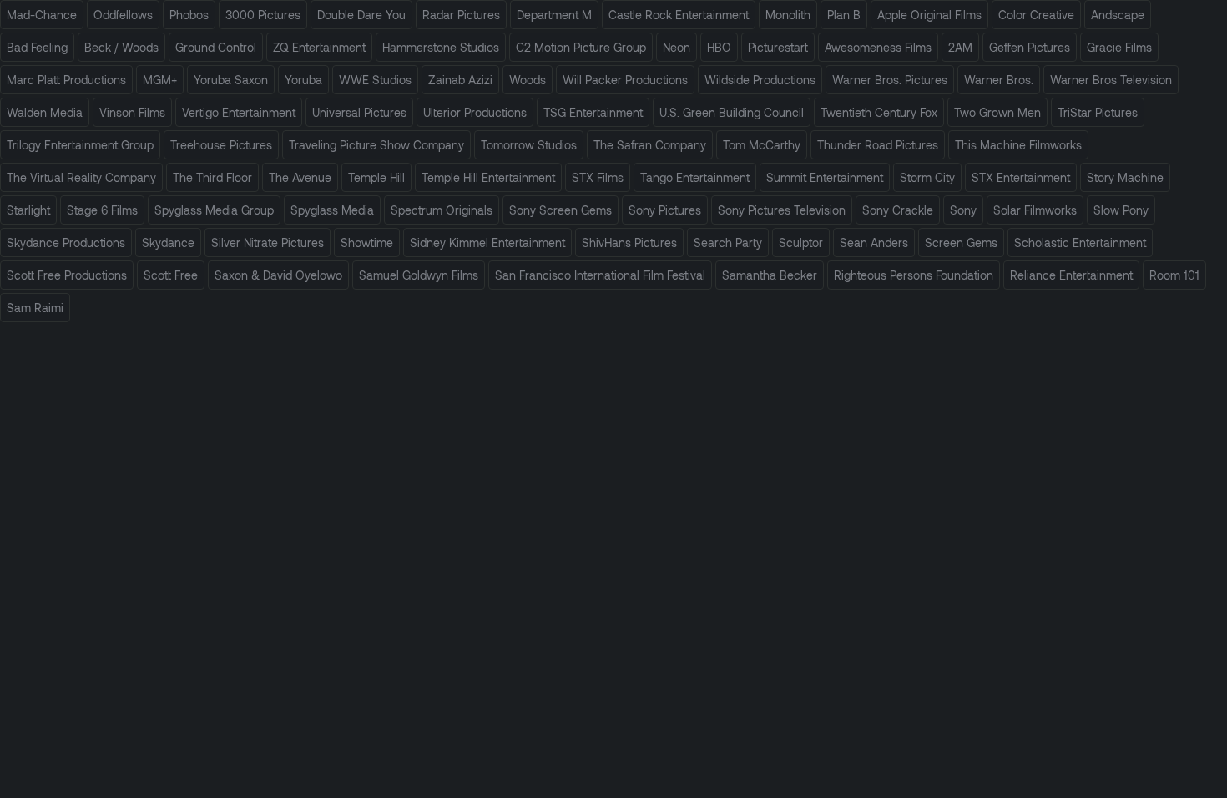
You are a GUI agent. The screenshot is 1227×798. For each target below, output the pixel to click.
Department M (554, 15)
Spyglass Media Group (214, 210)
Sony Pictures (665, 210)
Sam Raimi (35, 308)
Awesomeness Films (878, 47)
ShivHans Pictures (629, 242)
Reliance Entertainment (1071, 275)
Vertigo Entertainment (238, 112)
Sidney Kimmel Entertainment (487, 242)
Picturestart (778, 47)
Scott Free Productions (67, 275)
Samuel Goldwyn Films (418, 275)
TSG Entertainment (593, 112)
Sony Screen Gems (560, 210)
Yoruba (303, 80)
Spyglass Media (332, 210)
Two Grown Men (997, 112)
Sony (963, 210)
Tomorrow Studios (529, 145)
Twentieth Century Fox (879, 112)
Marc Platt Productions (66, 80)
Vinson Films (132, 112)
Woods (527, 80)
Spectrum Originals (441, 210)
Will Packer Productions (625, 80)
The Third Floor (212, 177)
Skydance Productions (66, 242)
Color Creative (1036, 15)
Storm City (927, 177)
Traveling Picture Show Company (376, 145)
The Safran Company (649, 145)
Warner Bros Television (1111, 80)
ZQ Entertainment (319, 47)
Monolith (787, 15)
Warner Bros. (998, 80)
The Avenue (300, 177)
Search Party (728, 242)
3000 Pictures (262, 15)
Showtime (367, 242)
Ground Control (215, 47)
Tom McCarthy (761, 145)
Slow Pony (1121, 210)
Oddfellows (123, 15)
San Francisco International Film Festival (600, 275)
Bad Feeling (37, 47)
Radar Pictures (461, 15)
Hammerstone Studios (440, 47)
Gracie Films (1119, 47)
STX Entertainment (1021, 177)
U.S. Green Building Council (731, 112)
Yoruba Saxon (231, 80)
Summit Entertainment (824, 177)
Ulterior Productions (475, 112)
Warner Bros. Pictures (889, 80)
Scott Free (171, 275)
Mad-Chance (42, 15)
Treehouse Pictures (221, 145)
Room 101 (1174, 275)
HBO (719, 47)
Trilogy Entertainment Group (80, 145)
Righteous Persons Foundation (913, 275)
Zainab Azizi (460, 80)
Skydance (168, 242)
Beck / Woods (121, 47)
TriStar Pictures (1098, 112)
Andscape (1117, 15)
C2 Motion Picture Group (581, 47)
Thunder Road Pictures (877, 145)
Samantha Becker (769, 275)
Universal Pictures (359, 112)
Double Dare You (361, 15)
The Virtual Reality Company (81, 177)
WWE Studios (375, 80)
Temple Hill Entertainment (488, 177)
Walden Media (45, 112)
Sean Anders (874, 242)
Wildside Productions (759, 80)
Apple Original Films (929, 15)
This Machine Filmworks (1018, 145)
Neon (676, 47)
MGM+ (160, 80)
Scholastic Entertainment (1080, 242)
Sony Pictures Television (782, 210)
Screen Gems (961, 242)
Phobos (189, 15)
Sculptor (801, 242)
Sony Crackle (897, 210)
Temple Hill (376, 177)
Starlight (28, 210)
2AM (960, 47)
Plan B (844, 15)
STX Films (598, 177)
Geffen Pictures (1029, 47)
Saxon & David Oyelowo (278, 275)
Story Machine (1125, 177)
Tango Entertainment (695, 177)
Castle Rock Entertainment (678, 15)
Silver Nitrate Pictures (267, 242)
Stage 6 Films (102, 210)
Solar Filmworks (1035, 210)
